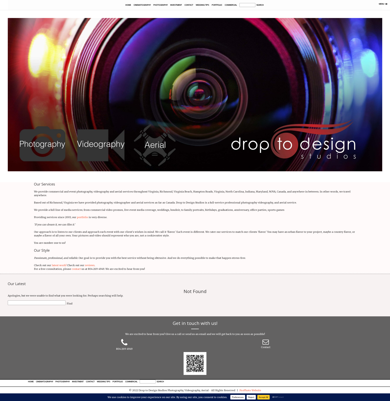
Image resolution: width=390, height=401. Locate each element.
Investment (176, 5)
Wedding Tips (202, 5)
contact (76, 268)
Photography (160, 5)
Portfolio (217, 5)
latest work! (59, 265)
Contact (188, 5)
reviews (90, 265)
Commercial (231, 5)
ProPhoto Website (250, 390)
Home (128, 5)
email (202, 334)
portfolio (82, 217)
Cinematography (142, 5)
